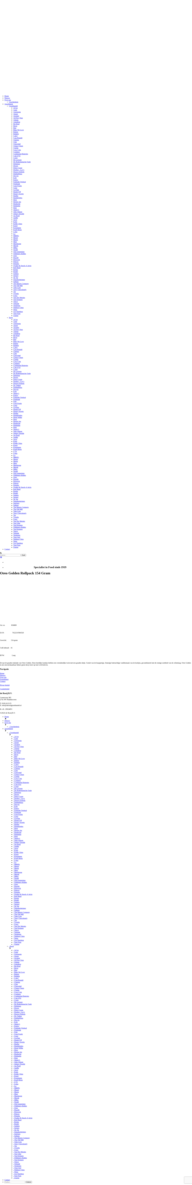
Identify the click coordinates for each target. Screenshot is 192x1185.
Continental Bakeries (20, 154)
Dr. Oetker (17, 385)
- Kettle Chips (18, 852)
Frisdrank (16, 184)
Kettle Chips (17, 224)
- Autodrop (17, 751)
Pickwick (16, 260)
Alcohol (16, 116)
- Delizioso (17, 792)
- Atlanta (16, 749)
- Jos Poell (17, 844)
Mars (15, 242)
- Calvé (15, 765)
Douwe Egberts (18, 172)
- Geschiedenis (14, 727)
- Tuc (15, 920)
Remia (15, 270)
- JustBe (16, 846)
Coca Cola (17, 150)
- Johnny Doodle (19, 842)
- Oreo (15, 884)
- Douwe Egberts (19, 800)
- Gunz (15, 816)
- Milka (15, 876)
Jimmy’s (16, 210)
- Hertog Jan (17, 830)
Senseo (15, 276)
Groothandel (13, 106)
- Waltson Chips (19, 936)
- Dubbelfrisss (18, 802)
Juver (15, 220)
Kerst (11, 318)
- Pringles (16, 892)
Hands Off (17, 192)
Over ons (7, 100)
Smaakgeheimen (19, 280)
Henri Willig (17, 417)
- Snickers (16, 1134)
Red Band (16, 268)
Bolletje (16, 134)
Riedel (15, 272)
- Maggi (16, 866)
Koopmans (17, 228)
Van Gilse (16, 523)
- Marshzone (17, 872)
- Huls (15, 836)
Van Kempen (18, 300)
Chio (15, 142)
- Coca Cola (17, 779)
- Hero (15, 828)
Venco (15, 302)
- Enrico (16, 808)
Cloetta (15, 148)
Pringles (16, 264)
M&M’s (16, 236)
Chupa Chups (18, 146)
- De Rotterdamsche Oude (22, 790)
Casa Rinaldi (17, 138)
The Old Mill (18, 286)
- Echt (15, 806)
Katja (15, 222)
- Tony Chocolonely (20, 918)
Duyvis (15, 176)
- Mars (15, 870)
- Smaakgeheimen (19, 908)
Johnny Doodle (18, 214)
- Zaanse (16, 944)
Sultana (16, 282)
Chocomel (17, 144)
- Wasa (15, 938)
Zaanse (15, 316)
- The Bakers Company (21, 912)
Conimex (16, 152)
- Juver (15, 848)
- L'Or (15, 1082)
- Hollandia (17, 834)
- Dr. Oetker (17, 1016)
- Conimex (17, 780)
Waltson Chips (18, 308)
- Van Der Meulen (19, 926)
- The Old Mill (18, 914)
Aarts (15, 110)
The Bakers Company (21, 284)
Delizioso (16, 164)
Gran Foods (17, 186)
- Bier (15, 757)
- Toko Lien (17, 916)
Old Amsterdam (18, 252)
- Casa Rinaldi (18, 767)
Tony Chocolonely (19, 290)
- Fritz (15, 1032)
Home (6, 96)
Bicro (15, 126)
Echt (15, 178)
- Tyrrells (16, 922)
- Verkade (16, 932)
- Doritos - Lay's (19, 798)
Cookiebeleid (4, 689)
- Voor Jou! (17, 1168)
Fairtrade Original (19, 182)
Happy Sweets (18, 194)
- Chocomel (17, 773)
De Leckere (17, 160)
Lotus (15, 232)
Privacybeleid (5, 685)
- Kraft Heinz (18, 858)
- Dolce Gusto (18, 796)
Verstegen (16, 306)
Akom (15, 114)
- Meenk (16, 874)
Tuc (14, 292)
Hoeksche (16, 204)
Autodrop (16, 122)
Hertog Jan (17, 202)
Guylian (16, 190)
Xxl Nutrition (18, 312)
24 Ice (15, 108)
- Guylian (16, 818)
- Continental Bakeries (21, 782)
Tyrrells (16, 294)
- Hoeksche (17, 832)
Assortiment (8, 104)
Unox (15, 296)
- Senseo (16, 904)
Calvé (15, 136)
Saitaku (16, 274)
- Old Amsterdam (19, 880)
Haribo (15, 196)
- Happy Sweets (19, 822)
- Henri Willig (18, 1048)
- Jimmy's (16, 838)
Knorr (15, 226)
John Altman (17, 212)
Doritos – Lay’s (18, 170)
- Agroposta (17, 741)
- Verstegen (17, 934)
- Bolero (16, 761)
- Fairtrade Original (20, 810)
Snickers (16, 503)
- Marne (16, 868)
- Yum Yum (17, 942)
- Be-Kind (16, 753)
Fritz (15, 401)
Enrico (15, 180)
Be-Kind (16, 124)
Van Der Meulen (19, 298)
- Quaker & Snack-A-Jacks (22, 894)
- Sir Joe (16, 906)
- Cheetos (16, 769)
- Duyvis (16, 804)
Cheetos (16, 140)
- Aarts (15, 739)
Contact (7, 549)
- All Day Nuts (18, 747)
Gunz (15, 188)
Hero (15, 200)
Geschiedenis (13, 102)
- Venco (16, 930)
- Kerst (11, 946)
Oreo (15, 256)
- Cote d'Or (17, 784)
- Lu (14, 862)
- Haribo (16, 824)
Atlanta (15, 120)
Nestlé (15, 250)
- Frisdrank (17, 812)
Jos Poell (16, 216)
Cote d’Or (16, 156)
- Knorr (16, 854)
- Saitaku (16, 902)
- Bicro (15, 755)
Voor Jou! (16, 537)
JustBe (15, 218)
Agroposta (17, 112)
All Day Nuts (18, 118)
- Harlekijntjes (18, 826)
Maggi (15, 238)
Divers (15, 166)
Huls (15, 208)
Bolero (15, 132)
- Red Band (17, 896)
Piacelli (15, 258)
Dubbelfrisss (17, 174)
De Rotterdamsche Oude (22, 162)
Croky (15, 158)
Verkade (16, 304)
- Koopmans (17, 856)
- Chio (15, 771)
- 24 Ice (16, 737)
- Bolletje (16, 763)
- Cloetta (16, 777)
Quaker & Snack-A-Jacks (22, 266)
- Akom (16, 743)
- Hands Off (17, 820)
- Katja (15, 850)
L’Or (15, 451)
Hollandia (16, 206)
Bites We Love (18, 130)
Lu (14, 234)
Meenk (15, 246)
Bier (14, 128)
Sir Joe (15, 278)
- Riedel (16, 900)
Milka (15, 248)
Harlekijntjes (17, 198)
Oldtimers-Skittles (19, 254)
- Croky (16, 786)
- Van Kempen (18, 928)
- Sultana (16, 910)
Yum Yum (16, 314)
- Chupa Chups (18, 775)
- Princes (16, 890)
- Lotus (15, 860)
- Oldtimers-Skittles (20, 882)
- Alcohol (16, 745)
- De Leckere (18, 788)
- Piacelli (16, 886)
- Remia (16, 898)
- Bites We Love (19, 759)
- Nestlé (16, 878)
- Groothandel (14, 733)
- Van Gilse (17, 1154)
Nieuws (7, 98)
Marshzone (17, 244)
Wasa (15, 310)
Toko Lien (17, 288)
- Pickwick (17, 888)
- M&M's (16, 864)
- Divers (16, 794)
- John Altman (18, 840)
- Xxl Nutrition (18, 940)
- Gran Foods (18, 814)
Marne (15, 240)
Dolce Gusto (17, 168)
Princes (15, 262)
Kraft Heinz (17, 230)
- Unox (15, 924)
